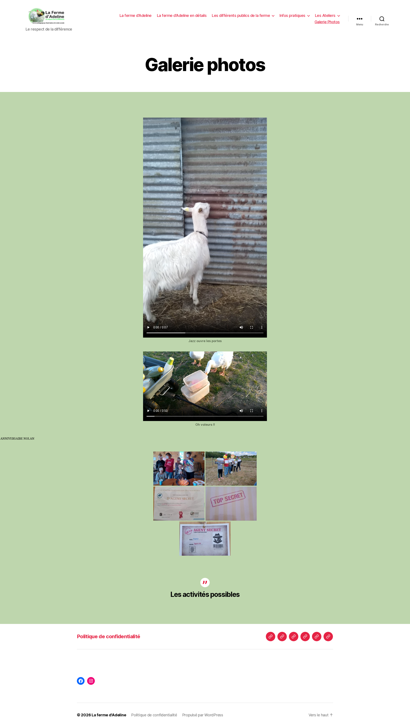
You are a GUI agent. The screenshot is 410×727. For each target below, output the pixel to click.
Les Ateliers (325, 15)
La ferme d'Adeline (109, 715)
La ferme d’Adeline (136, 15)
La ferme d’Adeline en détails (182, 15)
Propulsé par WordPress (202, 715)
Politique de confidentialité (108, 636)
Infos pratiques (292, 15)
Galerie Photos (327, 22)
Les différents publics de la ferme (241, 15)
